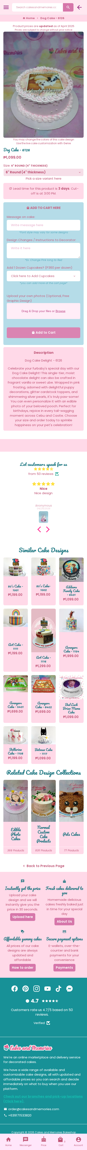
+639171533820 (17, 1115)
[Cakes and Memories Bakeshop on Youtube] (47, 988)
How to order (22, 967)
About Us (64, 921)
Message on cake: (21, 217)
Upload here (22, 917)
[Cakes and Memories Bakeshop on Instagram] (36, 988)
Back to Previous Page (43, 866)
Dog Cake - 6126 (52, 18)
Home (29, 18)
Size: (25, 165)
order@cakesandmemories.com (31, 1109)
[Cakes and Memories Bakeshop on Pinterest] (25, 988)
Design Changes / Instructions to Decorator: (41, 240)
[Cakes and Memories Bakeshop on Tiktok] (58, 988)
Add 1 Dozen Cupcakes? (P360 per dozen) (39, 267)
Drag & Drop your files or (43, 311)
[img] (43, 469)
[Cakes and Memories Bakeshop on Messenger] (69, 988)
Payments (64, 967)
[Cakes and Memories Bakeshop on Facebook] (14, 988)
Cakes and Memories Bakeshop (55, 1132)
